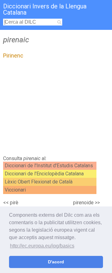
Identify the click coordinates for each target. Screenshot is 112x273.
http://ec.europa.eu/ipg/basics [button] (42, 245)
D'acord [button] (56, 261)
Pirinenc (13, 55)
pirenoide (83, 203)
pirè (14, 203)
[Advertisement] (56, 109)
